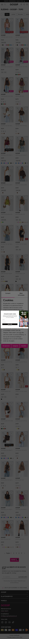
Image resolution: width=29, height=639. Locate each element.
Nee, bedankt (10, 325)
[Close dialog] (27, 311)
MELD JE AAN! (10, 324)
